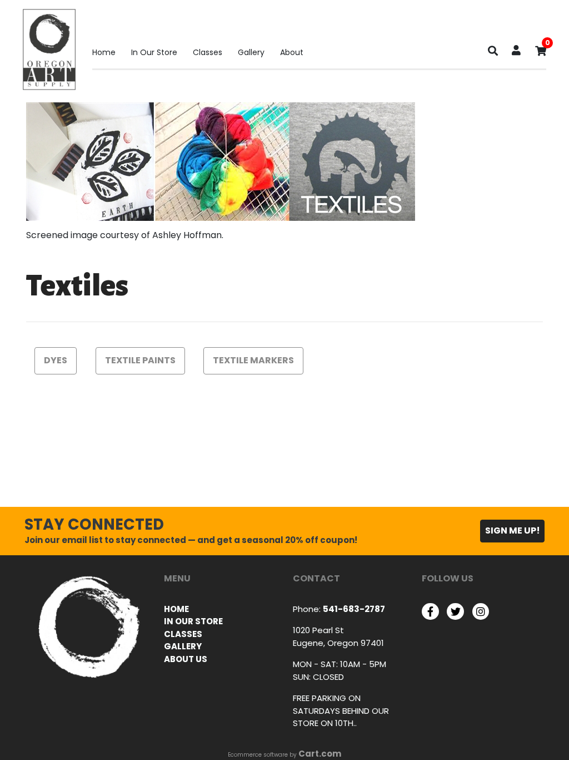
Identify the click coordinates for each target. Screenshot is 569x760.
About (291, 52)
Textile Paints (140, 360)
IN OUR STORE (193, 621)
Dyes (55, 360)
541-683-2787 (354, 609)
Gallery (251, 52)
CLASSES (183, 634)
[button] (516, 51)
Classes (207, 52)
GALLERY (183, 646)
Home (104, 52)
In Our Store (154, 52)
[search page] (493, 53)
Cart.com (319, 753)
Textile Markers (253, 360)
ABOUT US (185, 659)
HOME (176, 609)
